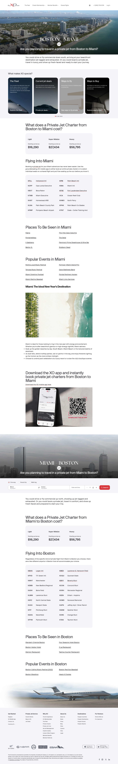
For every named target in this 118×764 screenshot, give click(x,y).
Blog (61, 724)
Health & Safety (47, 731)
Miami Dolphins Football (35, 274)
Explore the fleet (16, 110)
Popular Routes (81, 721)
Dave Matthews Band (67, 270)
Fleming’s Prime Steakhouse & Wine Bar (74, 242)
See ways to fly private (69, 110)
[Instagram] (102, 759)
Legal (61, 733)
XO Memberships (47, 719)
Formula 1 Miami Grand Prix (69, 265)
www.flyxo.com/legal (14, 760)
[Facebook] (99, 759)
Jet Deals (28, 721)
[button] (15, 714)
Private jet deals (42, 110)
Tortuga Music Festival (34, 270)
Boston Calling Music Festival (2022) (39, 670)
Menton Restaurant (33, 652)
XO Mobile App (12, 719)
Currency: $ (11, 724)
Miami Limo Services (67, 279)
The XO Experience (48, 717)
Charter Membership (38, 5)
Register (10, 717)
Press (61, 721)
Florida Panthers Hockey (68, 274)
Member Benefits (52, 5)
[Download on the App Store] (88, 746)
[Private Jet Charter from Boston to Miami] (59, 44)
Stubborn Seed (64, 247)
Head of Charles (65, 674)
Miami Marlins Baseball (34, 279)
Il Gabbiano (30, 242)
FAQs (61, 726)
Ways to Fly (28, 719)
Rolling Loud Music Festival (36, 265)
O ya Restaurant (65, 647)
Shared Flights (65, 5)
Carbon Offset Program (49, 733)
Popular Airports (82, 724)
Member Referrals (47, 738)
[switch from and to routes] (39, 487)
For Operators (98, 719)
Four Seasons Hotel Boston (69, 642)
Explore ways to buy (94, 110)
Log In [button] (108, 5)
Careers (62, 728)
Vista (61, 731)
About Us (62, 717)
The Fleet (27, 5)
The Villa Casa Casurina (68, 233)
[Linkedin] (109, 759)
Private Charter (47, 724)
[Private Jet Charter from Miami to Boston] (59, 468)
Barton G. (29, 247)
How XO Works (29, 717)
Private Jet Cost (47, 726)
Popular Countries (82, 717)
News (61, 719)
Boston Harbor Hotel (33, 647)
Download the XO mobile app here (38, 385)
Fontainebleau (31, 238)
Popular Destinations (83, 719)
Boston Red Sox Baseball (68, 670)
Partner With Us (99, 717)
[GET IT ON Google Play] (103, 746)
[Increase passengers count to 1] (96, 487)
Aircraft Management (48, 728)
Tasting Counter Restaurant (69, 652)
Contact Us (11, 721)
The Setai (62, 238)
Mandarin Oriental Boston (35, 642)
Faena (28, 233)
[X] (106, 759)
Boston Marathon (32, 674)
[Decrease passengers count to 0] (87, 487)
